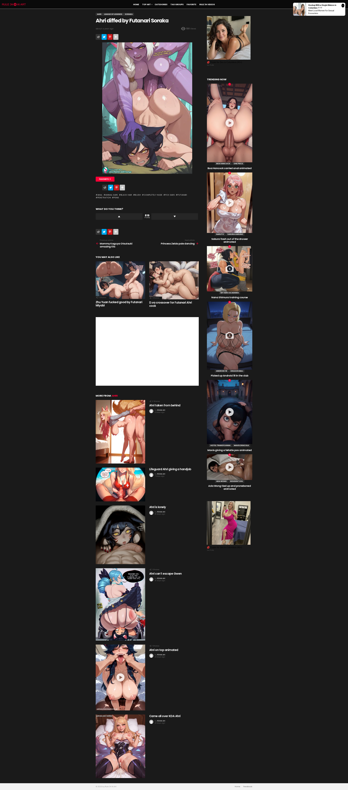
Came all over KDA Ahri (164, 716)
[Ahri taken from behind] (120, 432)
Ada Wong (221, 481)
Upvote (119, 216)
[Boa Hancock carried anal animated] (229, 123)
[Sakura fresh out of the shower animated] (229, 202)
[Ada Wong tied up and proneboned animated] (229, 467)
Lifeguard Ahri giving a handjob (170, 469)
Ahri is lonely (157, 507)
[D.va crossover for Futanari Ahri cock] (174, 280)
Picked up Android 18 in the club (229, 375)
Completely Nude (153, 195)
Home (136, 4)
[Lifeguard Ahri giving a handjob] (120, 484)
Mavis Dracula (241, 445)
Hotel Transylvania (220, 445)
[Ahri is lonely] (120, 534)
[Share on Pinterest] (110, 37)
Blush (138, 195)
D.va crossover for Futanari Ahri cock (170, 304)
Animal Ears (111, 195)
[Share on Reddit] (98, 37)
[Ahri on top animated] (120, 677)
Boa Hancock (223, 163)
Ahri (115, 395)
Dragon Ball (237, 371)
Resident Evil (236, 481)
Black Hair (126, 195)
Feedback (247, 787)
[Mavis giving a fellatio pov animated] (229, 412)
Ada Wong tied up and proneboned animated (229, 487)
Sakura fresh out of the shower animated (229, 240)
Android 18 (221, 371)
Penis (116, 197)
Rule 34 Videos (207, 4)
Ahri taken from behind (164, 405)
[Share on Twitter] (104, 37)
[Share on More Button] (115, 37)
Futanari (182, 195)
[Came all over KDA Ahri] (120, 746)
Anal (100, 195)
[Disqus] (147, 351)
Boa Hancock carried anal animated (229, 168)
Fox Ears (170, 195)
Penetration (104, 197)
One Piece (238, 163)
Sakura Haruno (235, 234)
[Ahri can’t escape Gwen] (120, 604)
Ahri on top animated (163, 650)
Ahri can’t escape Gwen (165, 574)
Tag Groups (177, 4)
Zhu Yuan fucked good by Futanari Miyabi (119, 303)
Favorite (191, 4)
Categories (161, 4)
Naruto (220, 234)
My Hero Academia (229, 292)
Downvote (174, 216)
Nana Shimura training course (229, 297)
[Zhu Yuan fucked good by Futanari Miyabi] (120, 280)
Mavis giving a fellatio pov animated (229, 450)
